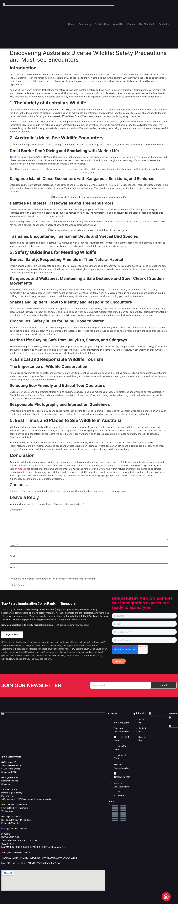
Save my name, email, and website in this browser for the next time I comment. (54, 579)
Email (13, 556)
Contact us (16, 491)
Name (14, 545)
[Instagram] (123, 816)
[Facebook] (115, 808)
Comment (16, 510)
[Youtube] (115, 816)
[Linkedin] (123, 808)
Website (14, 567)
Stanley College (18, 468)
